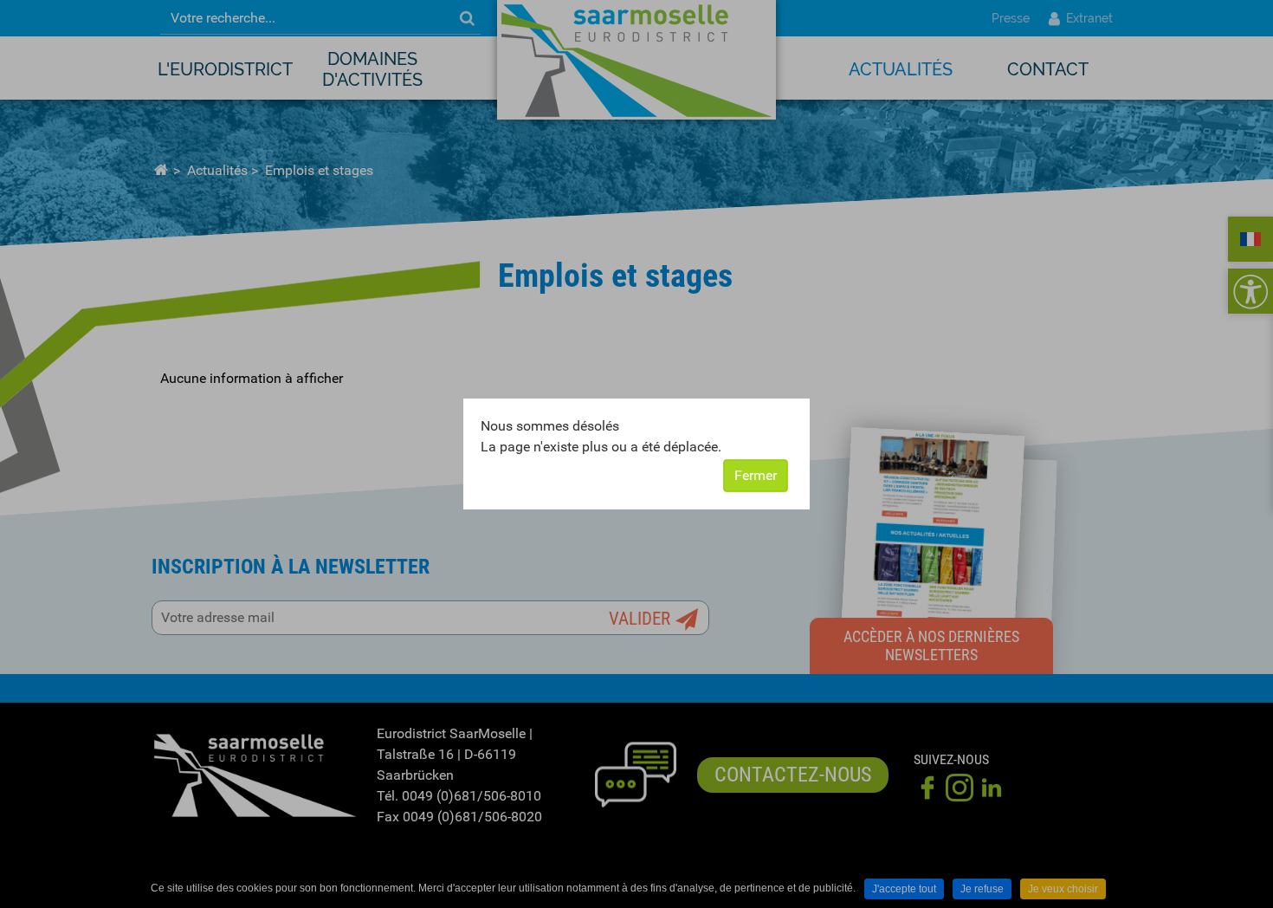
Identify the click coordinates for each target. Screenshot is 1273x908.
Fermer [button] (755, 475)
